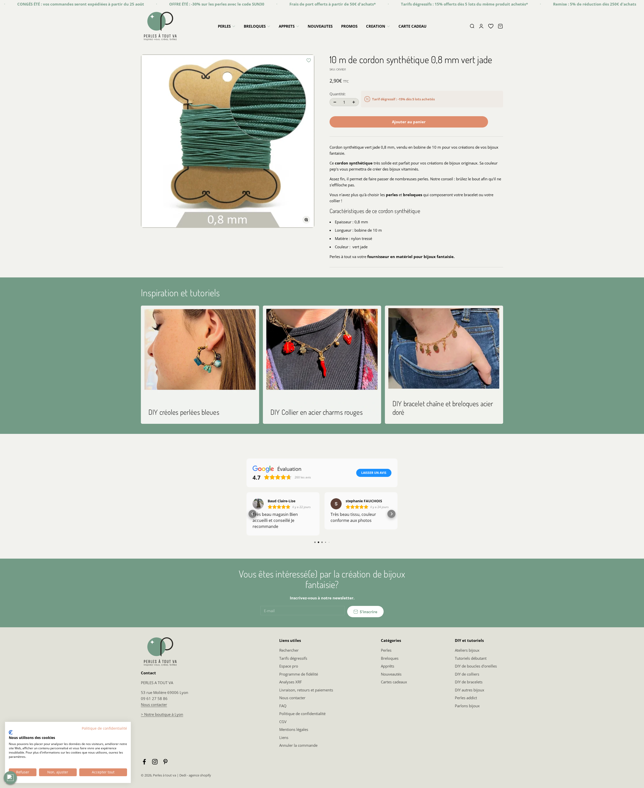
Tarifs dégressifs (293, 658)
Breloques (389, 658)
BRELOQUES (255, 26)
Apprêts (387, 666)
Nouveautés (391, 674)
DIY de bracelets (468, 681)
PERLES (224, 26)
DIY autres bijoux (469, 689)
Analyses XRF (290, 681)
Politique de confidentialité (302, 713)
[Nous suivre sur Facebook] (144, 761)
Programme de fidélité (298, 674)
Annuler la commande (298, 745)
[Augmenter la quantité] (354, 102)
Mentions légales (293, 729)
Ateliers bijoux (467, 650)
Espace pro (288, 666)
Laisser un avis (373, 473)
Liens (283, 737)
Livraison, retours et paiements (306, 689)
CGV (283, 721)
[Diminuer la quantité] (335, 102)
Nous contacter (154, 704)
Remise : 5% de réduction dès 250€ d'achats (566, 4)
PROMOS (349, 26)
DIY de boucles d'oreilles (476, 666)
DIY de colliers (467, 674)
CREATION (375, 26)
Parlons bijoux (467, 705)
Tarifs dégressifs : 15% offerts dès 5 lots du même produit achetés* (436, 4)
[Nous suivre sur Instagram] (154, 761)
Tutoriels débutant (471, 658)
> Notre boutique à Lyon (162, 714)
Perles (386, 650)
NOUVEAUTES (320, 26)
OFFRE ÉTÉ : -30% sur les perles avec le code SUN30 (188, 4)
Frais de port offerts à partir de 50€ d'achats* (304, 4)
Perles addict (466, 697)
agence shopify (200, 775)
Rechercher (289, 650)
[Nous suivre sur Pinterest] (165, 761)
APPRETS (287, 26)
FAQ (283, 705)
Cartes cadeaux (394, 681)
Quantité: (338, 93)
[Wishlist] (491, 26)
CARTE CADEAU (412, 26)
